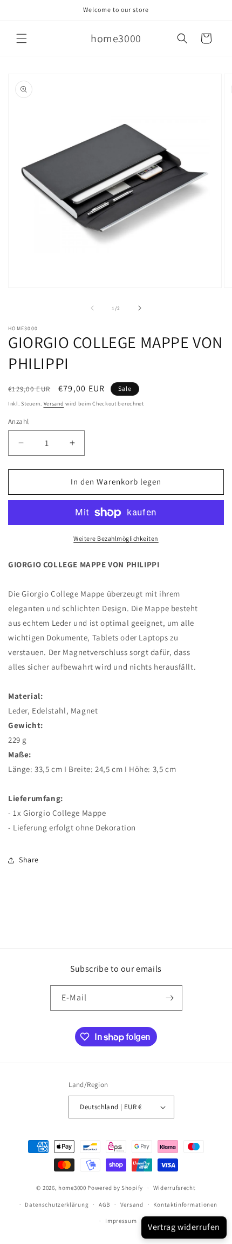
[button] (21, 38)
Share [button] (29, 860)
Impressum (121, 1221)
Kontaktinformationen (185, 1204)
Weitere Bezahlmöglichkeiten (116, 538)
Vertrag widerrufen (184, 1227)
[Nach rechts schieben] (140, 308)
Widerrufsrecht (174, 1187)
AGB (104, 1204)
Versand (54, 403)
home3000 (72, 1187)
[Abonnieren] (170, 998)
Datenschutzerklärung (56, 1204)
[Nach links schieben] (92, 308)
